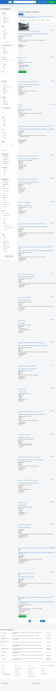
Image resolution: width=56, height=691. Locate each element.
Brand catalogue (17, 675)
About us (2, 668)
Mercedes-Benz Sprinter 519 (5, 642)
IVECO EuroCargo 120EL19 (24, 299)
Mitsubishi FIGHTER (22, 505)
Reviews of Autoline (18, 673)
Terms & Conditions (18, 668)
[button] (19, 48)
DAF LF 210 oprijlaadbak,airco (24, 527)
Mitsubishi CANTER (22, 391)
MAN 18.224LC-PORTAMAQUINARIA (26, 276)
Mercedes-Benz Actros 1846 (24, 437)
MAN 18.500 (21, 60)
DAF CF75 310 (21, 323)
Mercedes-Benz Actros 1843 (5, 649)
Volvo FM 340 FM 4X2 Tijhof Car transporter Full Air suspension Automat (33, 33)
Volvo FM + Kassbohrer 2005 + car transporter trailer (29, 84)
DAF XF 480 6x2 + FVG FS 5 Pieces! (26, 576)
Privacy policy (17, 670)
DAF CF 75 (3, 655)
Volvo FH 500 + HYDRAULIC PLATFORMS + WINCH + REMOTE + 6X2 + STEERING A (36, 129)
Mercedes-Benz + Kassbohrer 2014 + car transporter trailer (30, 459)
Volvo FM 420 (3, 652)
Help (2, 670)
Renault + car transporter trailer (24, 205)
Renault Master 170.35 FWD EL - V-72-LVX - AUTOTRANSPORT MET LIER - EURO (35, 250)
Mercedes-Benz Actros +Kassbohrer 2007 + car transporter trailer (31, 414)
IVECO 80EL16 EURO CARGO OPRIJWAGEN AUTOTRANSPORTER (32, 345)
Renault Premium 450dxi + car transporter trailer (28, 181)
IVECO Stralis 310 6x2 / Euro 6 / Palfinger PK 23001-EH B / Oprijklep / (32, 226)
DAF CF (20, 107)
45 (37, 621)
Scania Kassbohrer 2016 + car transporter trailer (28, 482)
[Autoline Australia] (4, 2)
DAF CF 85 (3, 645)
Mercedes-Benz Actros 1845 (5, 639)
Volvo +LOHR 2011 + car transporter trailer (27, 368)
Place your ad (22, 616)
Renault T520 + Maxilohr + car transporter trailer (28, 158)
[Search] (14, 2)
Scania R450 (3, 635)
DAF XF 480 (3, 632)
